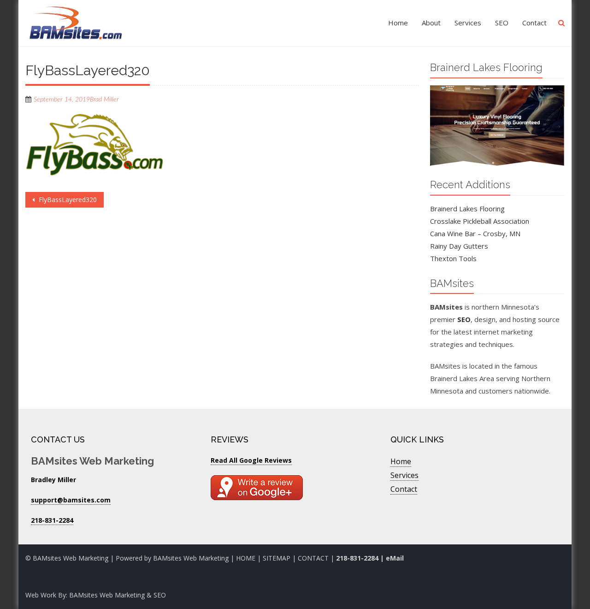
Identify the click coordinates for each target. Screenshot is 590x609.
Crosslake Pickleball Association (479, 221)
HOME (245, 558)
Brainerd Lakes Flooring (467, 208)
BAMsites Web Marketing (191, 558)
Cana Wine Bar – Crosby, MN (475, 233)
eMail (395, 558)
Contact (534, 22)
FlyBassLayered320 (67, 199)
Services (467, 22)
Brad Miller (104, 99)
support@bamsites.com (71, 500)
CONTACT (314, 558)
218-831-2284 (357, 558)
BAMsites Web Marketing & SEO (117, 595)
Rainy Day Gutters (459, 246)
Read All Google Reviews (251, 460)
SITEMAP (276, 558)
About (431, 22)
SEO (501, 22)
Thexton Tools (453, 258)
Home (398, 22)
